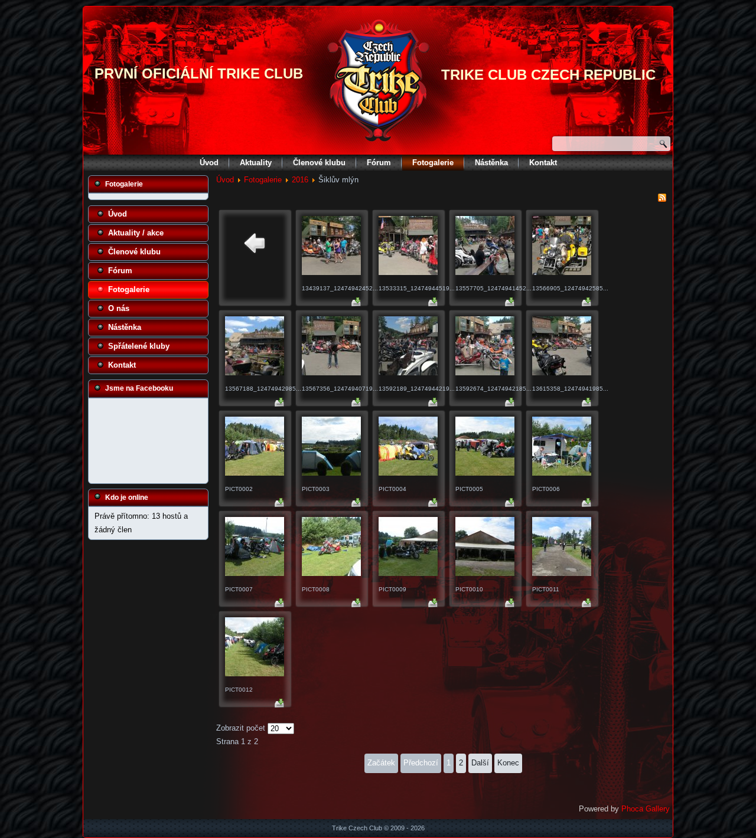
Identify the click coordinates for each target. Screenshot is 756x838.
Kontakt (543, 162)
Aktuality (256, 162)
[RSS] (662, 199)
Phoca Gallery (645, 808)
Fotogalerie (433, 162)
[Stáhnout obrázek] (356, 303)
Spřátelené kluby (139, 346)
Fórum (379, 162)
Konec (508, 762)
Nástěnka (491, 162)
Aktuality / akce (136, 232)
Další (480, 762)
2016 (300, 179)
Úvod (209, 162)
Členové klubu (319, 162)
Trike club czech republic (548, 75)
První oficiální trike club (198, 73)
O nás (118, 308)
